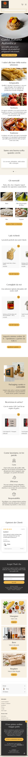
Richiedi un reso (4, 718)
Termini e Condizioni (16, 589)
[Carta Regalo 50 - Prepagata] (10, 424)
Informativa (3, 716)
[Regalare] (14, 660)
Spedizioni (3, 705)
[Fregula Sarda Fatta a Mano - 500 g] (10, 256)
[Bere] (14, 633)
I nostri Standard (5, 701)
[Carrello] (22, 4)
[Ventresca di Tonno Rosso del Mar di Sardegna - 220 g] (10, 307)
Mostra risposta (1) (8, 548)
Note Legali (3, 710)
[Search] (25, 10)
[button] (5, 545)
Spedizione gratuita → (14, 347)
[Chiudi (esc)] (26, 721)
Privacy (9, 589)
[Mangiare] (14, 607)
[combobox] (14, 10)
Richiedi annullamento (6, 719)
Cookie (2, 709)
